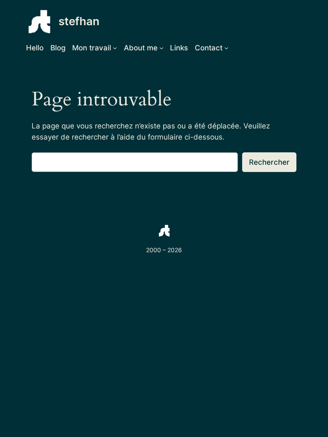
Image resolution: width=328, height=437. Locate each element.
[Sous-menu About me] (161, 48)
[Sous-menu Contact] (226, 48)
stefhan (79, 21)
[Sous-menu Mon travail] (115, 48)
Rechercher (269, 162)
